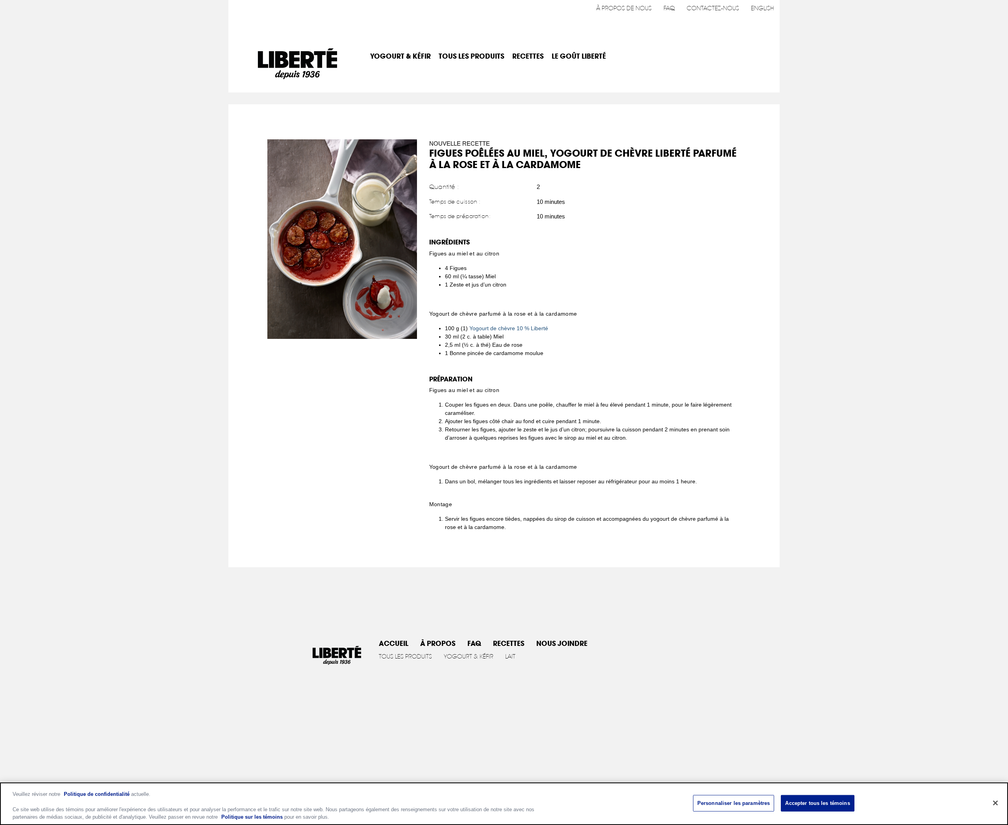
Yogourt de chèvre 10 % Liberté (508, 328)
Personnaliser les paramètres (733, 803)
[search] (762, 56)
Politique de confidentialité (97, 794)
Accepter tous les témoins (817, 803)
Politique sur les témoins (252, 817)
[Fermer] (995, 803)
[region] (504, 803)
